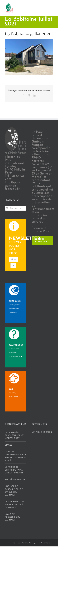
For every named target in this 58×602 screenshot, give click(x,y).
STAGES (8, 445)
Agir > (15, 393)
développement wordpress (40, 543)
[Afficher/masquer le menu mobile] (51, 5)
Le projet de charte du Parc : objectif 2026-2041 (14, 470)
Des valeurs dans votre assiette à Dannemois (14, 504)
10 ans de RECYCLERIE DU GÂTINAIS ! (12, 517)
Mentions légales (42, 432)
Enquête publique (15, 480)
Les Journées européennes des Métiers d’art (14, 435)
